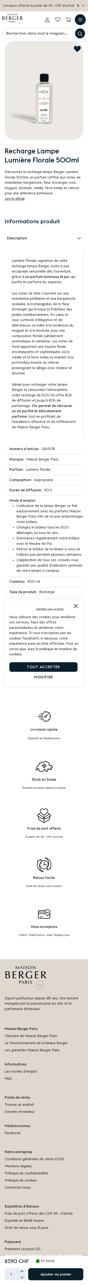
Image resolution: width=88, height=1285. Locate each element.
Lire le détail (14, 199)
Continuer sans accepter (50, 609)
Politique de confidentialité (26, 1173)
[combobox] (44, 33)
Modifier (43, 677)
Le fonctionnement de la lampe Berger (36, 1043)
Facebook (12, 1133)
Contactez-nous (18, 1187)
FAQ (8, 1078)
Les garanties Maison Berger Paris (32, 1050)
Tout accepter (43, 667)
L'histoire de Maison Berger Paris (31, 1036)
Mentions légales (18, 1166)
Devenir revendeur (19, 1112)
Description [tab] (17, 238)
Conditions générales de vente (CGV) (34, 1159)
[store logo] (12, 20)
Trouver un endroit (19, 1104)
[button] (81, 6)
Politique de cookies (21, 1180)
